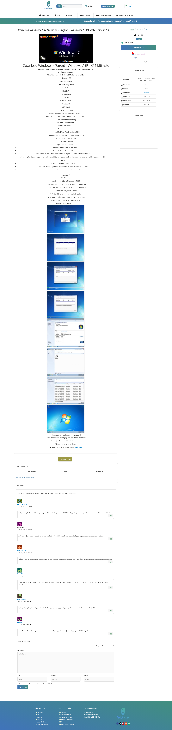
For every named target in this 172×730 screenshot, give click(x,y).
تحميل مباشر (129, 42)
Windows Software (46, 21)
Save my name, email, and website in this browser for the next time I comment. (38, 683)
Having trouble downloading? (139, 62)
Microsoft (146, 92)
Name (19, 675)
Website (53, 675)
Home (37, 21)
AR (128, 5)
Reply (110, 515)
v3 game (20, 527)
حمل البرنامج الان (65, 459)
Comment (20, 650)
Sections (90, 6)
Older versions (140, 58)
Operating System (58, 21)
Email (86, 675)
